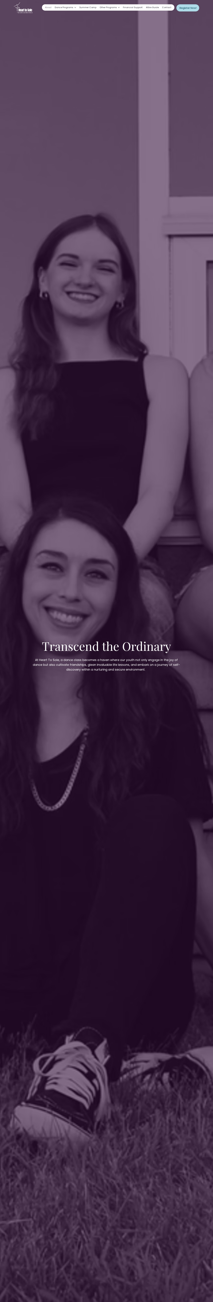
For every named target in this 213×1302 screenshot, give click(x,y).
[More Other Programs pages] (119, 7)
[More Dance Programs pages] (75, 7)
